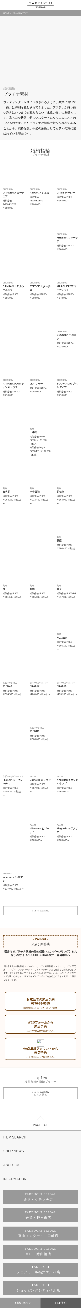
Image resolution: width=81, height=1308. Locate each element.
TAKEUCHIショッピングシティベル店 (38, 1288)
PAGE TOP (40, 1125)
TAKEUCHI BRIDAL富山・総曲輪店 (40, 1251)
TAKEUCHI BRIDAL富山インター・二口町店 (38, 1233)
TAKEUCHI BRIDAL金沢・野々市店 (40, 1215)
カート (76, 5)
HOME (6, 13)
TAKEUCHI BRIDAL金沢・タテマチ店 (40, 1197)
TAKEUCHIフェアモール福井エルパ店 (38, 1269)
